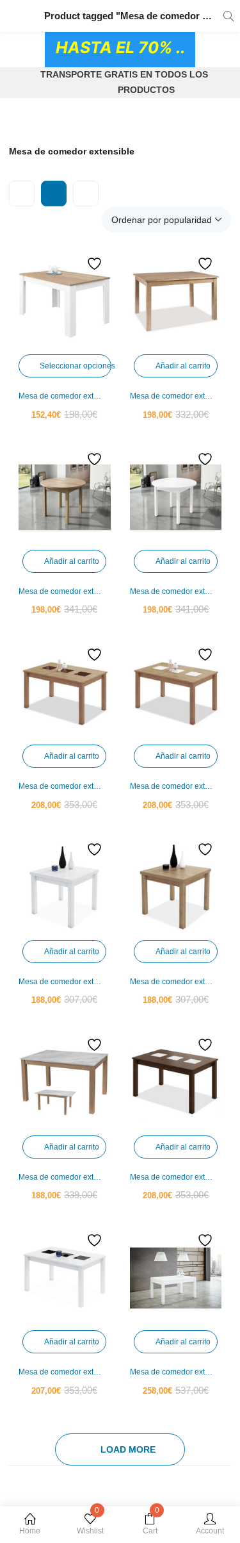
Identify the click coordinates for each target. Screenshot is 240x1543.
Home (29, 1530)
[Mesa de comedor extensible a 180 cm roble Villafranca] (176, 693)
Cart (151, 1524)
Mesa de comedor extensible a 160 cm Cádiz (176, 396)
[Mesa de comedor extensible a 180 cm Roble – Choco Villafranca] (65, 693)
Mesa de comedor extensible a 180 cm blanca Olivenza (65, 981)
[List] (86, 193)
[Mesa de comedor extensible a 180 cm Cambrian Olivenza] (176, 887)
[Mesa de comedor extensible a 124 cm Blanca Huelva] (176, 497)
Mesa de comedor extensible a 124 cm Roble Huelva (65, 591)
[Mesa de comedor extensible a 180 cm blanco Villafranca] (65, 1278)
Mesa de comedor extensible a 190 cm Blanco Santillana (176, 1371)
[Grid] (54, 193)
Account (210, 1530)
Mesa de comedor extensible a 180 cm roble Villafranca (176, 786)
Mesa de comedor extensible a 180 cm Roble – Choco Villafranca (65, 786)
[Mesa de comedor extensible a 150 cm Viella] (65, 1083)
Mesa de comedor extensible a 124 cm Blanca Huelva (176, 591)
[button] (166, 220)
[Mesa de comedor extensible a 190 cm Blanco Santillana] (176, 1278)
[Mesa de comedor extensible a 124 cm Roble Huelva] (65, 497)
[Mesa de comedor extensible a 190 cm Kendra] (65, 302)
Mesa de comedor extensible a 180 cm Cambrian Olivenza (176, 981)
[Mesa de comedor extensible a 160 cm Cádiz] (176, 302)
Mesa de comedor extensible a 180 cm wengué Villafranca (176, 1177)
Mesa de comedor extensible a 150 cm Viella (65, 1177)
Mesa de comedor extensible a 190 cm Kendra (65, 396)
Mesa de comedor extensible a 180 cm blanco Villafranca (65, 1371)
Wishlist (90, 1524)
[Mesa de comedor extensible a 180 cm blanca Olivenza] (65, 887)
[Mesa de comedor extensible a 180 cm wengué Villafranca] (176, 1083)
